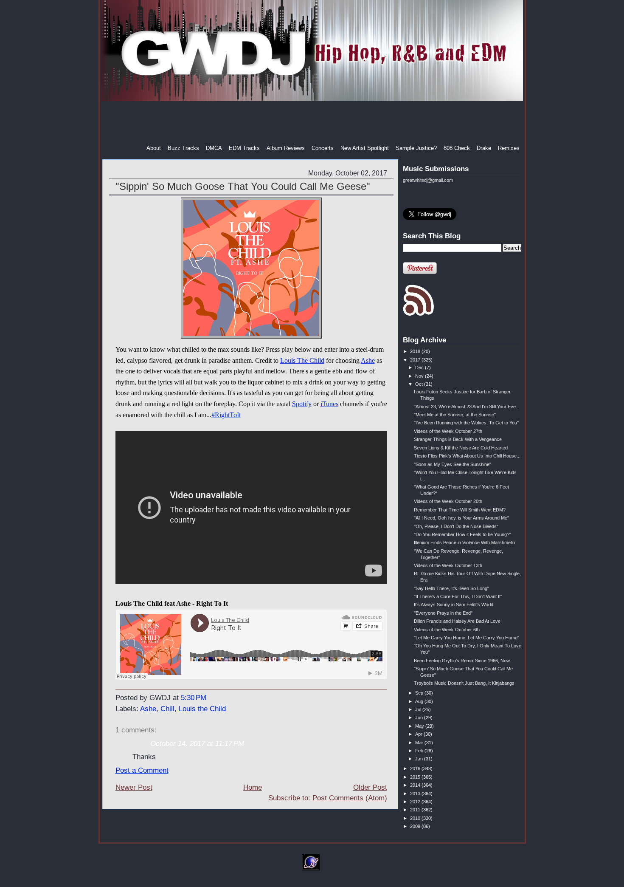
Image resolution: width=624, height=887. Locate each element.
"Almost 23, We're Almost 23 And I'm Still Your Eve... (467, 406)
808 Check (457, 148)
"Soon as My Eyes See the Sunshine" (452, 464)
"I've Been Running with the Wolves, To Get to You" (466, 422)
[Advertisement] (312, 123)
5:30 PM (193, 698)
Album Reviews (286, 148)
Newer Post (133, 787)
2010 (416, 818)
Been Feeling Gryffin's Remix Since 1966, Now (462, 660)
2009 (416, 826)
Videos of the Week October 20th (448, 501)
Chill (167, 709)
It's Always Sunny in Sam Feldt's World (453, 604)
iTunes (329, 403)
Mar (419, 742)
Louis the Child (202, 709)
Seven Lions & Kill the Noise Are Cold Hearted (461, 447)
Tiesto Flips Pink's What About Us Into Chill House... (467, 455)
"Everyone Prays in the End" (443, 613)
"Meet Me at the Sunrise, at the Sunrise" (455, 414)
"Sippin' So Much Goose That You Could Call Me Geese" (242, 186)
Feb (419, 750)
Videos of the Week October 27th (448, 431)
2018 (416, 351)
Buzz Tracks (183, 148)
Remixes (509, 148)
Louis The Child (302, 360)
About (153, 148)
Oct (419, 384)
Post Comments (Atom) (349, 798)
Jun (419, 717)
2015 (416, 777)
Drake (484, 148)
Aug (419, 701)
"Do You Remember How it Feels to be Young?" (462, 534)
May (420, 726)
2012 (416, 801)
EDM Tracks (244, 148)
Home (252, 787)
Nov (420, 376)
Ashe (368, 360)
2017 (416, 359)
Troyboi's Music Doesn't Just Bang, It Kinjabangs (464, 683)
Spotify (302, 403)
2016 (416, 768)
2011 (416, 809)
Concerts (323, 148)
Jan (419, 758)
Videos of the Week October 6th (447, 629)
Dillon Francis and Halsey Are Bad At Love (457, 621)
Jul (418, 709)
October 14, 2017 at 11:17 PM (197, 744)
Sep (419, 692)
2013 (416, 793)
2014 (416, 785)
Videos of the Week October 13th (448, 565)
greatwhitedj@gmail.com (428, 180)
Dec (420, 367)
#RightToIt (226, 414)
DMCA (214, 148)
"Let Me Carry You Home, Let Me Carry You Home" (466, 637)
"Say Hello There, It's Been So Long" (451, 588)
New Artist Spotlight (364, 148)
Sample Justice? (416, 148)
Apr (419, 734)
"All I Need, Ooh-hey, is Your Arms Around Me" (461, 517)
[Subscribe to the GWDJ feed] (418, 314)
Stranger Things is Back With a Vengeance (458, 439)
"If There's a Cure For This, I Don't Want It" (458, 596)
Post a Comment (142, 770)
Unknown (130, 744)
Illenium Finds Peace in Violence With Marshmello (464, 542)
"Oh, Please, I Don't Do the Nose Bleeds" (456, 526)
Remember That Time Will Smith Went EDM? (460, 509)
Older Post (370, 787)
